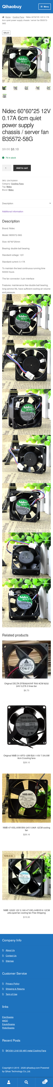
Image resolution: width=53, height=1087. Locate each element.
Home (8, 17)
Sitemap (10, 961)
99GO (5, 1020)
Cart (40, 1080)
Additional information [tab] (12, 211)
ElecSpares (7, 1017)
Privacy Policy (12, 983)
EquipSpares (8, 1024)
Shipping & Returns (15, 988)
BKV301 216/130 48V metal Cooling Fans (26, 1050)
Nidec (9, 186)
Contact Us (11, 955)
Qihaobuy (11, 6)
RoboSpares (8, 1027)
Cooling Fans (18, 17)
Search (26, 1082)
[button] (47, 41)
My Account (9, 1082)
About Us (10, 950)
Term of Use (11, 994)
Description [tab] (7, 203)
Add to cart (22, 168)
